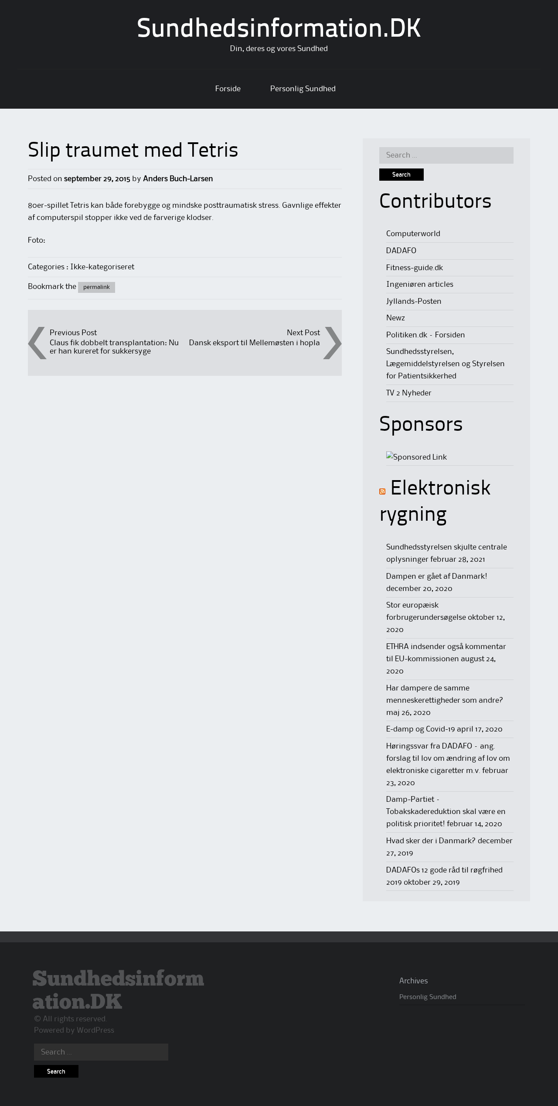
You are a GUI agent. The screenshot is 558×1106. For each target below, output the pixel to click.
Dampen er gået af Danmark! (436, 576)
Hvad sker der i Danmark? (431, 841)
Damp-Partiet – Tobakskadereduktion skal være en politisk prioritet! (446, 812)
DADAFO (401, 250)
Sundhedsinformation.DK (279, 30)
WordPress (95, 1030)
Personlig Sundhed (303, 89)
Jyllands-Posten (414, 301)
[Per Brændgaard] (416, 457)
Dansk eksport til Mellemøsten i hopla (254, 343)
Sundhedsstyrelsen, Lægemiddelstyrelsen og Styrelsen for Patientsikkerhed (445, 364)
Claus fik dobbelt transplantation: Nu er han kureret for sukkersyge (114, 347)
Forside (228, 89)
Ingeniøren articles (419, 284)
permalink (96, 287)
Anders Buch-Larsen (178, 178)
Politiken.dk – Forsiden (425, 335)
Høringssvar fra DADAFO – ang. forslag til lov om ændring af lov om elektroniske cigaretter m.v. (448, 758)
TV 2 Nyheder (409, 393)
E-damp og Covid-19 (420, 729)
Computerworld (413, 233)
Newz (395, 318)
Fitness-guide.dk (414, 267)
